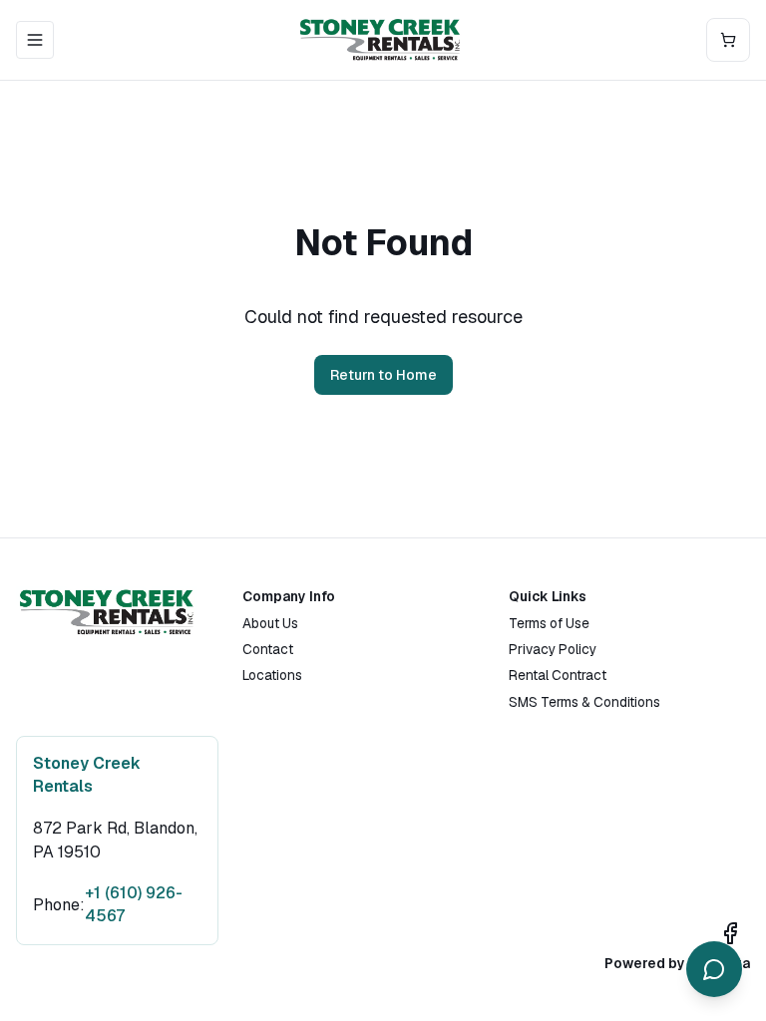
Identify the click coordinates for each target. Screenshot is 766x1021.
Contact (267, 649)
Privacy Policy (552, 649)
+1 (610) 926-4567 (134, 904)
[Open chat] (714, 969)
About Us (270, 623)
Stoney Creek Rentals (89, 775)
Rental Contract (557, 675)
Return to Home (383, 375)
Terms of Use (549, 623)
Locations (272, 675)
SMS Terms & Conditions (584, 702)
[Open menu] (35, 40)
